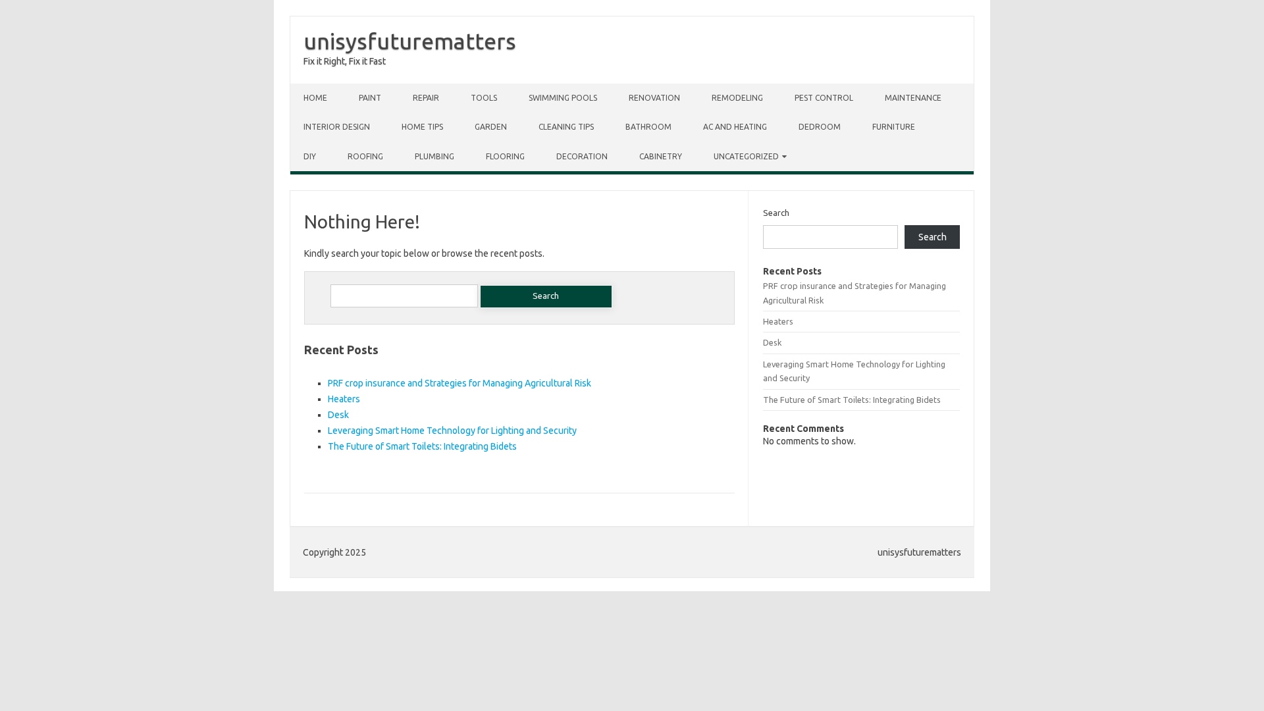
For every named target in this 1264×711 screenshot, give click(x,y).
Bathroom (648, 126)
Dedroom (820, 126)
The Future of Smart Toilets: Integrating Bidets (422, 446)
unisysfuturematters (409, 40)
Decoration (582, 156)
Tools (484, 97)
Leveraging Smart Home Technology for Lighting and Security (452, 430)
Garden (491, 126)
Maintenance (913, 97)
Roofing (365, 156)
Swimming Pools (563, 97)
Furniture (893, 126)
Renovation (654, 97)
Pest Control (824, 97)
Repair (426, 97)
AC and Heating (735, 126)
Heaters (344, 399)
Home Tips (422, 126)
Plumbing (434, 156)
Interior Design (336, 126)
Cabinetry (660, 156)
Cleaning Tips (566, 126)
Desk (338, 414)
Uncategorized (746, 156)
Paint (370, 97)
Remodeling (737, 97)
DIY (309, 156)
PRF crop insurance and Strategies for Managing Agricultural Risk (459, 383)
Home (315, 97)
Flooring (505, 156)
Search (776, 212)
